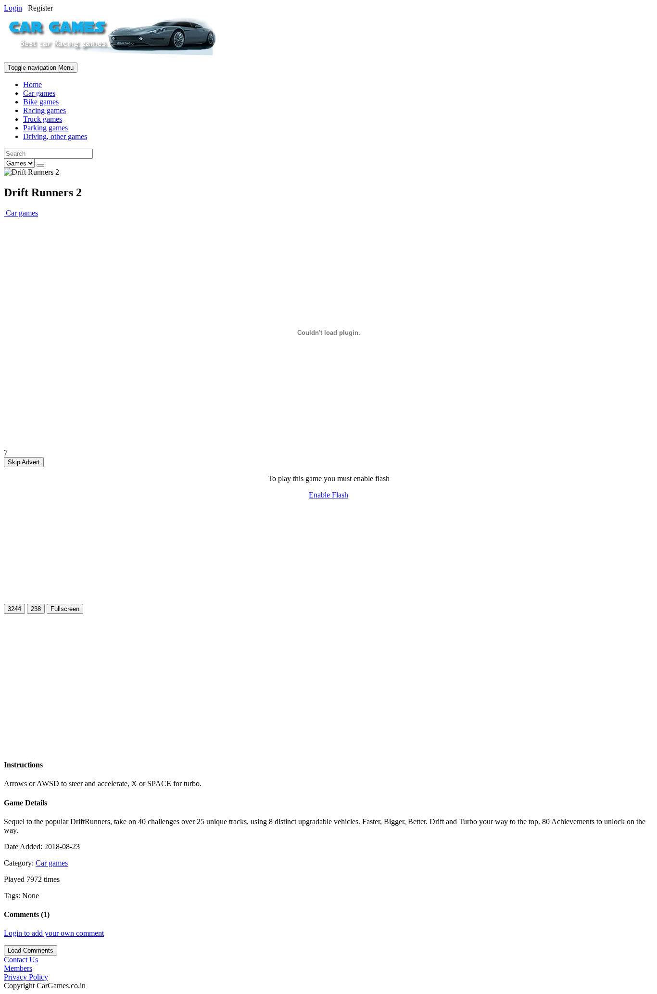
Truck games (42, 119)
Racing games (44, 110)
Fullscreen (65, 608)
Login (13, 8)
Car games (39, 93)
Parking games (45, 128)
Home (32, 84)
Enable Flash (328, 495)
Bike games (41, 102)
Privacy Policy (26, 977)
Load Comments (30, 950)
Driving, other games (55, 136)
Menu (41, 67)
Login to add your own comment (54, 933)
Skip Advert (24, 462)
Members (18, 968)
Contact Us (21, 960)
